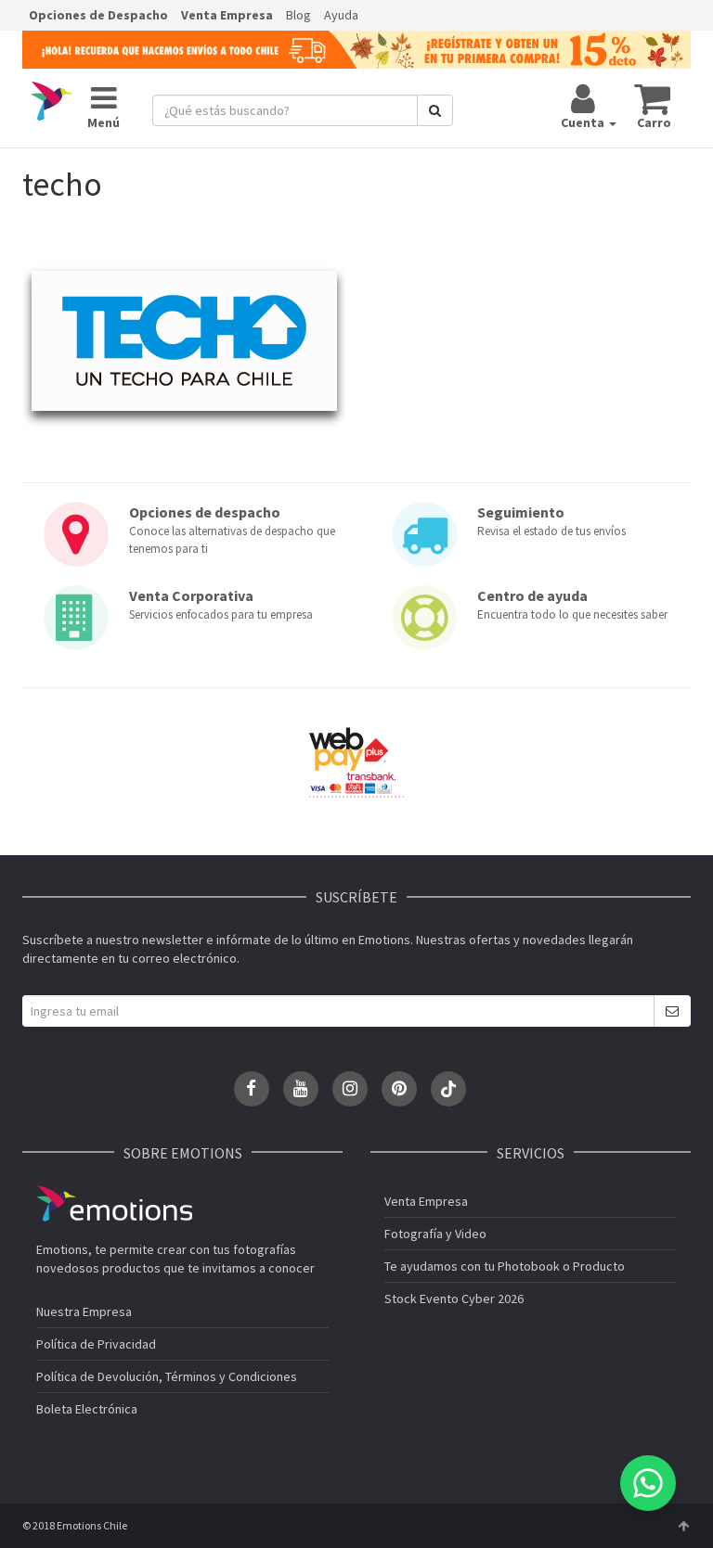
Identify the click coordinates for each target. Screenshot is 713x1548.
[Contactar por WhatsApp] (648, 1483)
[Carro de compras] (653, 98)
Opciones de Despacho (98, 14)
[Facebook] (251, 1089)
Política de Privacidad (96, 1344)
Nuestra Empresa (84, 1311)
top (683, 1525)
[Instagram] (350, 1089)
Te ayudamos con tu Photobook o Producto (504, 1266)
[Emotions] (52, 101)
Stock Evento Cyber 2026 (454, 1298)
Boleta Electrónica (86, 1409)
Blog (298, 14)
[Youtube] (300, 1089)
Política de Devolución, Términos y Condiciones (166, 1376)
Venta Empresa (227, 14)
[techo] (183, 347)
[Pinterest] (399, 1089)
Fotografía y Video (435, 1233)
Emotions (114, 1203)
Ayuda (341, 14)
